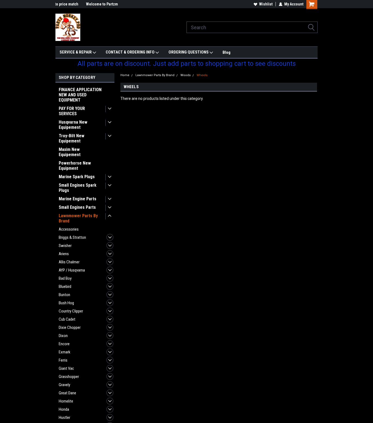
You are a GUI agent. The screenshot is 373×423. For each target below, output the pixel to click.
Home (124, 75)
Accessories (69, 229)
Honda (64, 409)
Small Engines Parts (77, 207)
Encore (64, 343)
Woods (185, 75)
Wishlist (266, 4)
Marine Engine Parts (77, 198)
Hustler (64, 417)
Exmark (64, 352)
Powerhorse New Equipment (75, 165)
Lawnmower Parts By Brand (78, 218)
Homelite (66, 401)
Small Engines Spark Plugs (77, 188)
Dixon (63, 335)
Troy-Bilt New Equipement (71, 138)
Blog (226, 52)
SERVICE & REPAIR (76, 52)
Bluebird (65, 286)
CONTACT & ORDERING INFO (130, 52)
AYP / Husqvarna (72, 270)
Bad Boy (65, 278)
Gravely (64, 384)
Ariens (64, 253)
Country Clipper (71, 311)
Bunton (64, 294)
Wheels (202, 75)
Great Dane (67, 393)
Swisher (65, 245)
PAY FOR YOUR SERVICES (72, 111)
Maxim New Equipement (70, 152)
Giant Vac (66, 368)
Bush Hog (66, 302)
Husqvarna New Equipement (73, 125)
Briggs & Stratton (72, 237)
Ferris (63, 360)
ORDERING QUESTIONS (188, 52)
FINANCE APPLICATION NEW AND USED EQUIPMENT (80, 95)
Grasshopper (69, 376)
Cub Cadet (67, 319)
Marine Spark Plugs (77, 176)
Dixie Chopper (70, 327)
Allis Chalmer (69, 262)
